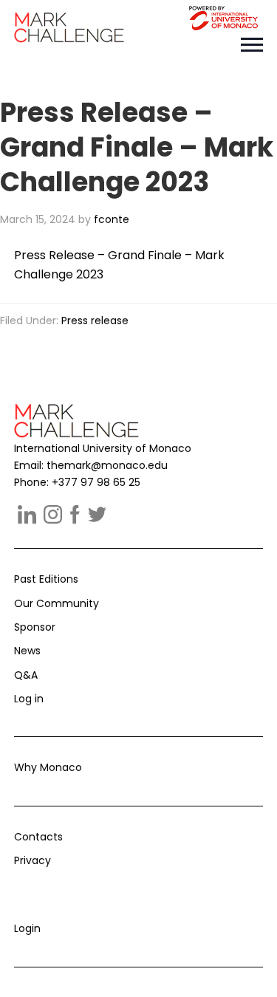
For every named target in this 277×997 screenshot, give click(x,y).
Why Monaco (48, 767)
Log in (29, 698)
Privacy (32, 860)
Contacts (38, 836)
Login (27, 928)
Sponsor (34, 627)
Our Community (56, 603)
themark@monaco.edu (107, 465)
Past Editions (46, 579)
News (27, 650)
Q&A (26, 675)
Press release (95, 320)
